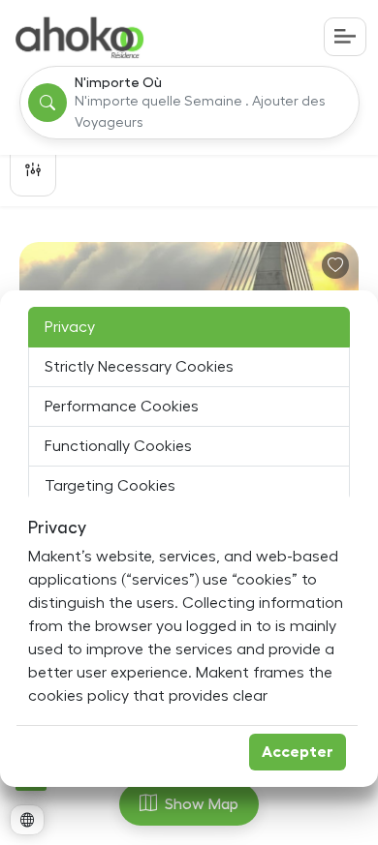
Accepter (297, 752)
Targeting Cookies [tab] (110, 486)
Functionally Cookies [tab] (118, 446)
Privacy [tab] (70, 327)
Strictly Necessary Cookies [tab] (139, 367)
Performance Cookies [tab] (122, 406)
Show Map (201, 804)
